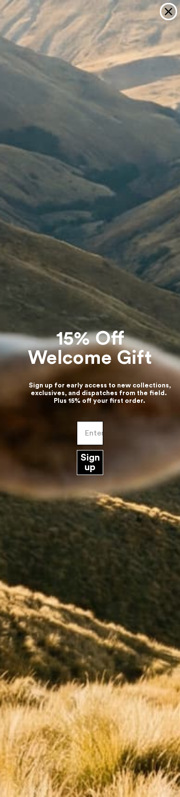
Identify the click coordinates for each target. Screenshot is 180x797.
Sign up (90, 462)
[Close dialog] (168, 11)
